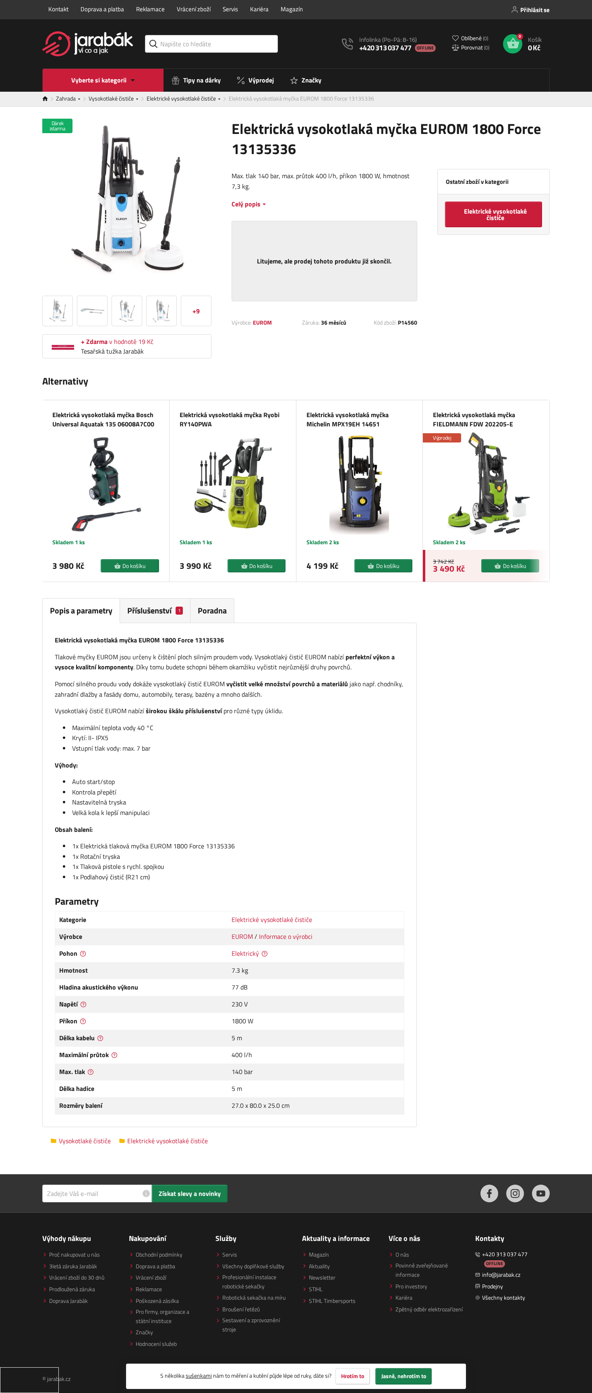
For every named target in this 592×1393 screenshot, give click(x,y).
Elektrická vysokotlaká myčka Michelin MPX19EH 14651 (347, 419)
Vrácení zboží (194, 9)
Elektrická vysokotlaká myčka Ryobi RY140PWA (229, 419)
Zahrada (66, 98)
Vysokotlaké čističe (112, 98)
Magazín (292, 9)
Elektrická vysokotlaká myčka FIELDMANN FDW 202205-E (474, 419)
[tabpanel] (229, 875)
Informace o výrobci (286, 936)
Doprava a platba (102, 9)
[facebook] (489, 1193)
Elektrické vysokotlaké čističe (182, 98)
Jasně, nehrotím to (403, 1376)
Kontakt (58, 9)
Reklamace (150, 9)
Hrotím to (352, 1376)
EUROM (262, 322)
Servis (230, 9)
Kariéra (259, 9)
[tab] (155, 610)
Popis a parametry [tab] (81, 610)
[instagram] (515, 1193)
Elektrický (245, 953)
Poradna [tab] (212, 610)
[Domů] (49, 99)
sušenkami (199, 1375)
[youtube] (541, 1193)
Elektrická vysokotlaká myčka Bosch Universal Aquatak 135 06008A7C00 (103, 419)
